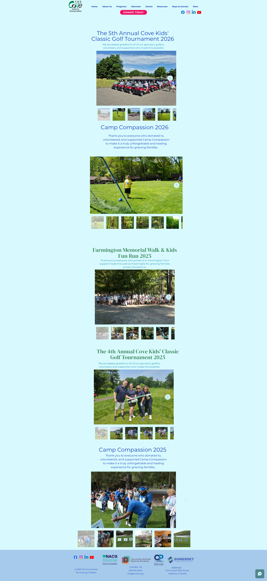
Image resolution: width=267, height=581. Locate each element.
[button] (107, 6)
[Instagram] (188, 12)
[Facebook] (183, 12)
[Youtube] (199, 12)
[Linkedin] (193, 12)
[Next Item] (170, 78)
